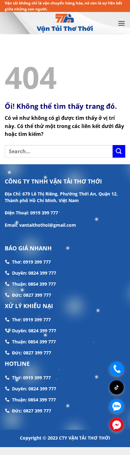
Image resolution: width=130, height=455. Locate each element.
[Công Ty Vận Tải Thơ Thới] (65, 23)
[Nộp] (119, 151)
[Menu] (121, 23)
